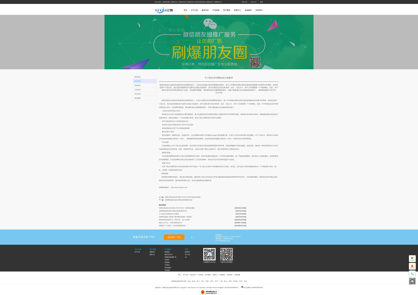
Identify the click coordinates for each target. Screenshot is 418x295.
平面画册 (167, 270)
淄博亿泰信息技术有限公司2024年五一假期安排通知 (177, 208)
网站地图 (237, 275)
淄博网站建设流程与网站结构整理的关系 (178, 200)
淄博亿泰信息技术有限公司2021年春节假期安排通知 (183, 197)
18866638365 (412, 273)
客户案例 (226, 10)
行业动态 (138, 90)
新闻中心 (237, 10)
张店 (189, 281)
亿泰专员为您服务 (226, 262)
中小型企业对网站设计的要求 (169, 214)
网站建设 (167, 252)
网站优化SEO (169, 254)
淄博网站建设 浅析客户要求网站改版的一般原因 (175, 217)
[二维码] (412, 281)
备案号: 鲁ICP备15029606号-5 (228, 287)
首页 (185, 10)
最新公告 (152, 254)
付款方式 (253, 2)
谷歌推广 (167, 260)
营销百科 (138, 85)
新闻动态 (138, 77)
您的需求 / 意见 (174, 237)
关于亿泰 (194, 10)
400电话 (167, 265)
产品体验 (215, 10)
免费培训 (152, 252)
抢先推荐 (138, 98)
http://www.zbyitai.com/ (179, 187)
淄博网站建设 (164, 187)
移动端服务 (168, 267)
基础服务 (248, 10)
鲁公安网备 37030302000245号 (253, 287)
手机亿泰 (244, 2)
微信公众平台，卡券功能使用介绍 (170, 223)
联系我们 (259, 10)
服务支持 (205, 10)
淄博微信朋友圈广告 (170, 257)
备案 (261, 2)
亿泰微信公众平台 (209, 262)
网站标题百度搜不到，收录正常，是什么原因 (174, 220)
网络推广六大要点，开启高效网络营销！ (173, 225)
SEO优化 (138, 94)
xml (186, 257)
